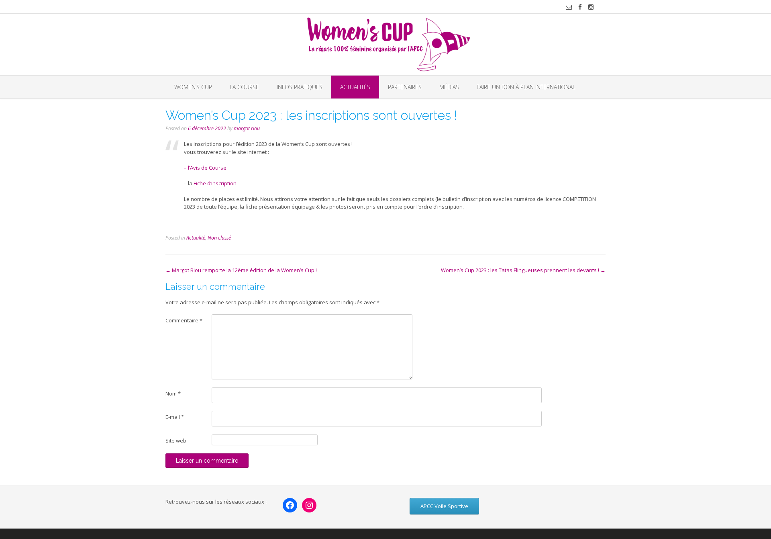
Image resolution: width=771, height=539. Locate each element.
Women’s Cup (193, 87)
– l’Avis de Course (206, 167)
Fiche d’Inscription (216, 183)
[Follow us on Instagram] (590, 7)
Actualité (195, 237)
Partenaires (405, 87)
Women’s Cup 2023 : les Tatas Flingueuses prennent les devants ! (523, 270)
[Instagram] (309, 505)
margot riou (247, 128)
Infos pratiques (299, 87)
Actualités (355, 87)
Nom (173, 393)
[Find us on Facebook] (580, 7)
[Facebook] (290, 505)
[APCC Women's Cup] (385, 44)
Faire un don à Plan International (526, 87)
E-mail (174, 416)
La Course (244, 87)
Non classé (219, 237)
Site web (175, 440)
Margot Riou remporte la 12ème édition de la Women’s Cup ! (241, 270)
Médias (449, 87)
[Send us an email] (569, 7)
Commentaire (183, 320)
